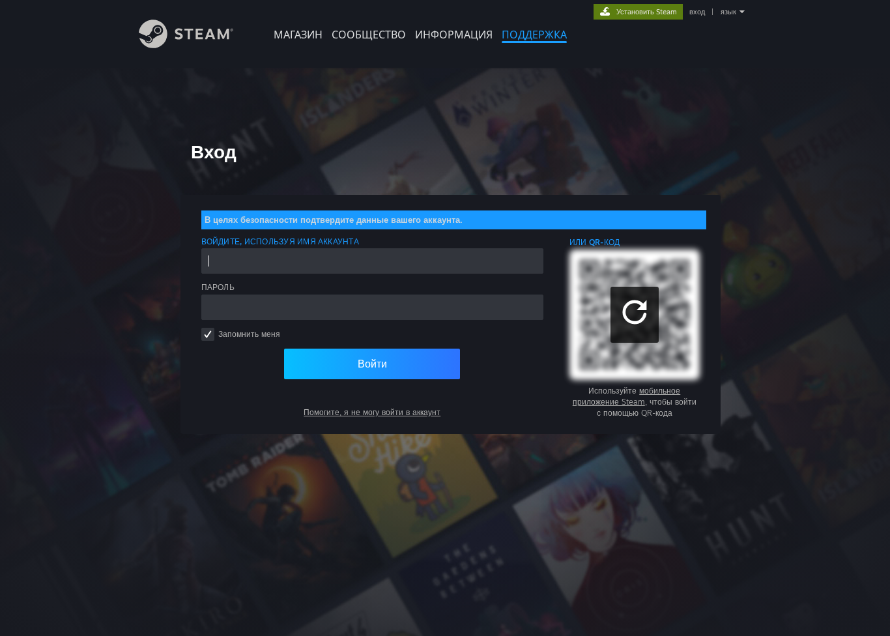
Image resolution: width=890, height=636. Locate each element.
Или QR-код (594, 242)
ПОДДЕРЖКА (534, 34)
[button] (634, 315)
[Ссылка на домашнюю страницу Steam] (186, 44)
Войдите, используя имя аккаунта (280, 241)
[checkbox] (207, 334)
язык (728, 11)
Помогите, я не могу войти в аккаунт (372, 412)
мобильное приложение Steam (627, 396)
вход (697, 11)
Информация (454, 34)
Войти (372, 363)
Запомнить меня (249, 334)
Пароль (218, 287)
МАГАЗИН (298, 34)
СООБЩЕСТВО (369, 34)
